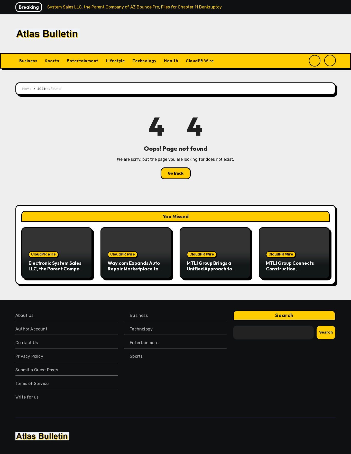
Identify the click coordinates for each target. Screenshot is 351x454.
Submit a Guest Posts (36, 369)
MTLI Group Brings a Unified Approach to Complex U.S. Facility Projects (210, 271)
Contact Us (26, 342)
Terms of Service (32, 383)
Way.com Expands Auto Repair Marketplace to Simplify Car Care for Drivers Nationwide (134, 271)
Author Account (31, 329)
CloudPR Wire (200, 60)
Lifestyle (115, 60)
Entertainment (82, 60)
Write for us (27, 397)
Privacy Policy (29, 356)
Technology (144, 60)
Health (171, 60)
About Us (24, 315)
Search (284, 315)
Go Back (175, 173)
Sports (52, 60)
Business (28, 60)
